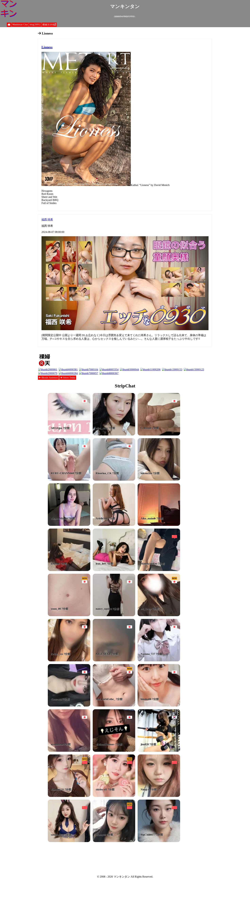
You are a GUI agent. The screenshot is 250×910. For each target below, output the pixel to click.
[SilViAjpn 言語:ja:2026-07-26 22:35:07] (69, 434)
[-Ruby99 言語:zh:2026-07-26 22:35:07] (114, 841)
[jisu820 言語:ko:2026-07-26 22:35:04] (158, 750)
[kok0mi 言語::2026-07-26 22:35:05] (69, 570)
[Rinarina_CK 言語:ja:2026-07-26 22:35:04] (114, 479)
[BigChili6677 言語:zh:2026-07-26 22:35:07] (158, 841)
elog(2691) (35, 24)
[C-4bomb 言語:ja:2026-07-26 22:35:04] (158, 434)
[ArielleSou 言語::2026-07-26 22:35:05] (114, 524)
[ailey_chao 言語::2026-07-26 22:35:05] (114, 434)
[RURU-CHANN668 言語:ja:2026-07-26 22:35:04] (69, 479)
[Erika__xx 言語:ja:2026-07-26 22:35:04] (69, 660)
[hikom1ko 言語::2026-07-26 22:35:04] (158, 479)
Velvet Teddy (68, 377)
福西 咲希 (47, 219)
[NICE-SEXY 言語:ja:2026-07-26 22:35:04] (114, 660)
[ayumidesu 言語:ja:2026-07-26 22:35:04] (69, 750)
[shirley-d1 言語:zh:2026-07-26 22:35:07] (114, 796)
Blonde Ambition (49, 377)
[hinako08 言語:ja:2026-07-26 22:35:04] (158, 705)
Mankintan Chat (20, 24)
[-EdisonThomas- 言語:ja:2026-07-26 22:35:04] (114, 750)
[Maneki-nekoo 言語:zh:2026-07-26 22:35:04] (158, 570)
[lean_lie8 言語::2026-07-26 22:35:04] (114, 570)
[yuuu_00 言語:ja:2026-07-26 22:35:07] (69, 615)
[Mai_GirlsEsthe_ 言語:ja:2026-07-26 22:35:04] (114, 705)
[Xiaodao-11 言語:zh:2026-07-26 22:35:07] (69, 796)
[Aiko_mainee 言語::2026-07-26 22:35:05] (158, 524)
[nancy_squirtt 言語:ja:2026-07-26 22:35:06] (114, 615)
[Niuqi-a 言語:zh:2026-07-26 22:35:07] (158, 796)
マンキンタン (125, 6)
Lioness (47, 47)
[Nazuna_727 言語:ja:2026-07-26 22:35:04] (158, 660)
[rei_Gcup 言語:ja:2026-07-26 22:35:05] (158, 615)
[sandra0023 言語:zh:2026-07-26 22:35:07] (69, 841)
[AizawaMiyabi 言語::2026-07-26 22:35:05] (69, 524)
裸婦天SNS (48, 24)
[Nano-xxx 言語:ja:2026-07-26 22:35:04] (69, 705)
